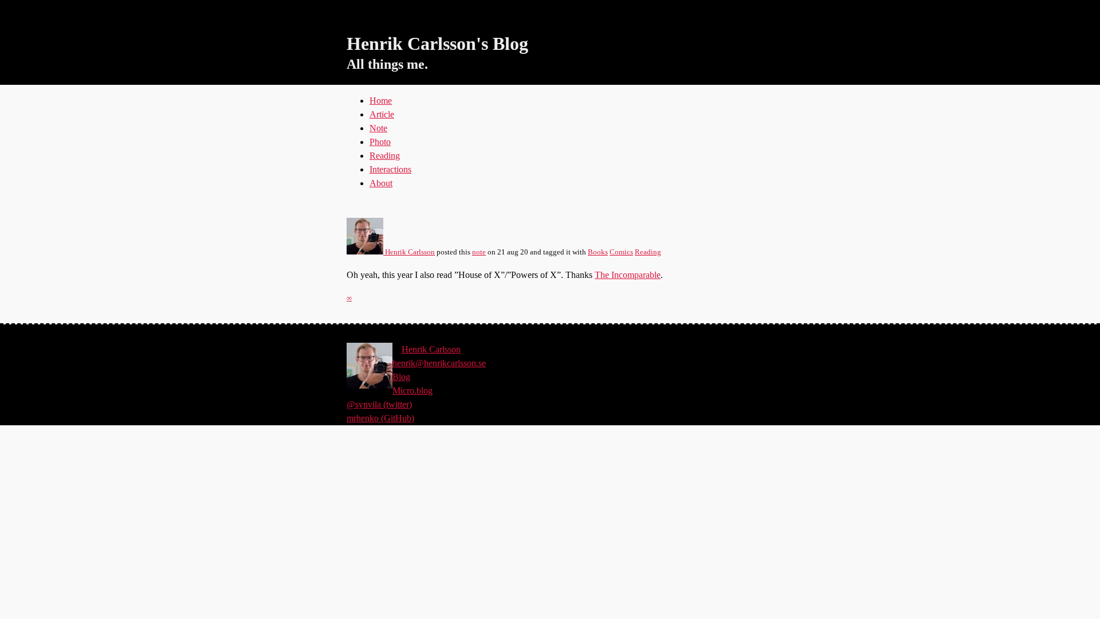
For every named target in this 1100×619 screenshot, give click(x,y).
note (479, 252)
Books (598, 252)
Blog (401, 377)
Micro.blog (412, 390)
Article (382, 114)
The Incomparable (628, 275)
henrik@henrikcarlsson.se (439, 363)
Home (381, 100)
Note (378, 128)
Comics (621, 252)
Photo (380, 142)
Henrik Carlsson (409, 252)
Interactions (390, 169)
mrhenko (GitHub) (380, 418)
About (381, 183)
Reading (385, 155)
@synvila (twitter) (379, 404)
